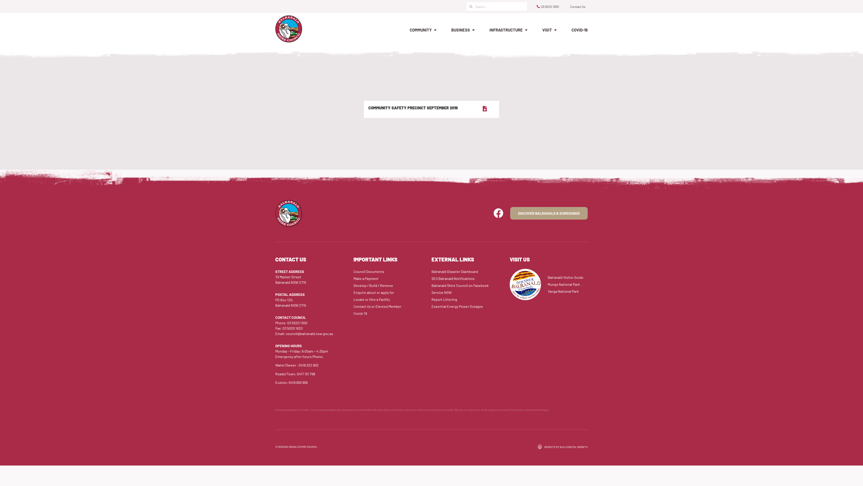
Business (460, 29)
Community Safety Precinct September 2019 (413, 107)
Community (421, 29)
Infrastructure (506, 29)
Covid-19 (580, 29)
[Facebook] (498, 213)
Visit (547, 29)
